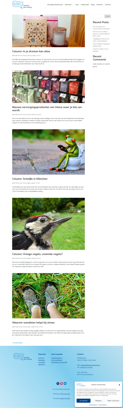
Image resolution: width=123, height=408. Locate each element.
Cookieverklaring (93, 404)
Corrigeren (41, 362)
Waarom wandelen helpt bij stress (33, 322)
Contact (108, 4)
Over (77, 4)
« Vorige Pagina (17, 342)
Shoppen (38, 114)
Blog (93, 4)
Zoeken (107, 16)
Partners (100, 4)
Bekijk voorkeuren (113, 401)
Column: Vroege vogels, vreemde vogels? (37, 254)
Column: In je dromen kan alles (31, 51)
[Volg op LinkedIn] (65, 383)
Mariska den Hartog (21, 55)
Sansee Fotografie (65, 398)
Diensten (68, 4)
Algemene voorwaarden (59, 362)
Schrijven (41, 358)
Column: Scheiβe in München (29, 179)
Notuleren (41, 364)
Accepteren (83, 401)
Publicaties (85, 4)
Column (38, 55)
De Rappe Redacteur (55, 4)
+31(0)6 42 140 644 (86, 367)
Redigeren (41, 360)
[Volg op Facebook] (57, 383)
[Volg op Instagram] (61, 383)
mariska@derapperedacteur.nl (90, 365)
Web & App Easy (65, 394)
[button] (119, 385)
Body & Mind (39, 327)
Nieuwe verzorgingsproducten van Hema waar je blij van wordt (47, 108)
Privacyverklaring (102, 404)
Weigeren (98, 401)
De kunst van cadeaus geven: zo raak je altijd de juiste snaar (101, 34)
